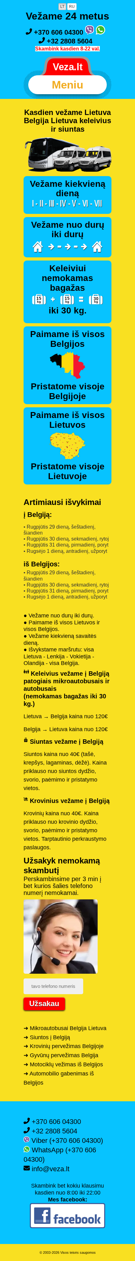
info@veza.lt (49, 1169)
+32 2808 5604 (68, 41)
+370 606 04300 (58, 32)
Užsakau (44, 1003)
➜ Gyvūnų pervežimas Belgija (61, 1055)
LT (62, 6)
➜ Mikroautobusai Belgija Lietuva (65, 1028)
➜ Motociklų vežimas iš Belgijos (63, 1064)
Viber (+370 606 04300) (66, 1140)
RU (72, 6)
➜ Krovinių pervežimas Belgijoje (64, 1046)
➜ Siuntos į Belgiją (47, 1037)
